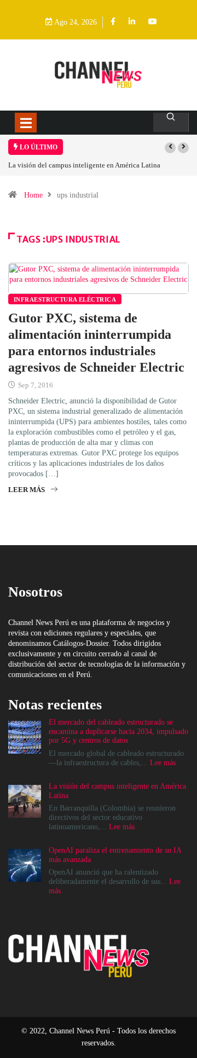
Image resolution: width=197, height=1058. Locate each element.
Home (33, 195)
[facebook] (113, 22)
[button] (170, 147)
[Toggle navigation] (25, 123)
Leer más (26, 489)
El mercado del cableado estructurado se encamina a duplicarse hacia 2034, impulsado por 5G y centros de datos (118, 731)
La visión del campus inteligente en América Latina (84, 165)
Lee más (163, 763)
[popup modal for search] (171, 122)
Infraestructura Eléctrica (65, 299)
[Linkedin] (132, 22)
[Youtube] (152, 22)
